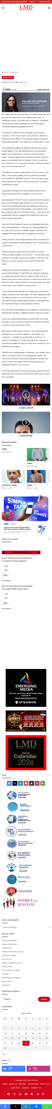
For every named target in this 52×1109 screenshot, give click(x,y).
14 (33, 1033)
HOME (5, 1084)
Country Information (9, 940)
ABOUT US (13, 1084)
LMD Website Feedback (11, 978)
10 (5, 1033)
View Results (6, 581)
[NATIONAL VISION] (13, 476)
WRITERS (22, 1084)
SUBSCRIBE (15, 1088)
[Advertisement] (26, 44)
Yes (6, 566)
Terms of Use (7, 959)
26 (19, 1043)
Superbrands (7, 948)
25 (12, 1043)
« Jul (3, 1054)
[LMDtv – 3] (38, 476)
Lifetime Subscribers (9, 944)
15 (40, 1033)
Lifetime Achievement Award (12, 952)
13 (26, 1033)
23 (47, 1038)
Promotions (6, 985)
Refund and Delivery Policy (12, 963)
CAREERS (25, 1088)
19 (19, 1038)
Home (5, 72)
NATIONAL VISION (9, 485)
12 (19, 1033)
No (6, 570)
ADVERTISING (33, 1084)
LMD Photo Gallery (9, 955)
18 (12, 1038)
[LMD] (26, 7)
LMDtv (4, 449)
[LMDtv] (38, 454)
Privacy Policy (7, 966)
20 (26, 1038)
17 (5, 1038)
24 (5, 1043)
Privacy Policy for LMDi (10, 970)
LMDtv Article (14, 72)
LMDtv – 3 (31, 485)
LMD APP (5, 974)
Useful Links (6, 981)
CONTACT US (36, 1088)
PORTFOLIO (44, 1084)
